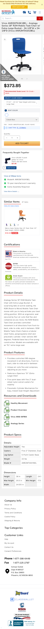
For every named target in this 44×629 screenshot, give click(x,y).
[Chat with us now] (24, 12)
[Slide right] (26, 78)
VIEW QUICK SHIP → (19, 7)
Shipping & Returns (12, 520)
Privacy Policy (10, 509)
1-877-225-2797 (21, 562)
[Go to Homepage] (8, 12)
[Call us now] (29, 12)
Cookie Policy (10, 517)
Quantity (7, 134)
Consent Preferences (13, 551)
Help (6, 539)
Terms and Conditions (13, 513)
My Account (9, 543)
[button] (34, 12)
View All (11, 206)
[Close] (42, 5)
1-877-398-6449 (21, 558)
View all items (12, 176)
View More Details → (11, 191)
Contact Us (9, 547)
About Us (8, 505)
